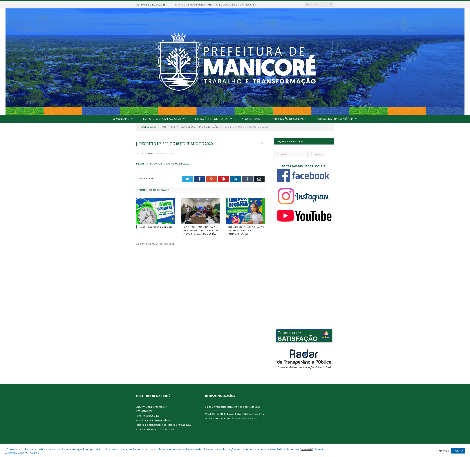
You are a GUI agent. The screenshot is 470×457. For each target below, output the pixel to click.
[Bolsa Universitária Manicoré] (155, 211)
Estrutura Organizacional (162, 118)
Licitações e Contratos (211, 118)
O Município (121, 118)
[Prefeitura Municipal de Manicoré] (235, 60)
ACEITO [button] (458, 450)
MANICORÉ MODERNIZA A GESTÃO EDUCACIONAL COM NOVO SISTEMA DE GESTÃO (217, 4)
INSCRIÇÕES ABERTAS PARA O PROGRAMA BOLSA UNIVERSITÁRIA (246, 230)
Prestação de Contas (288, 118)
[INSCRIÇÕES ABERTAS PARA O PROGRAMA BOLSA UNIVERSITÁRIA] (245, 211)
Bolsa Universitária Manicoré (156, 226)
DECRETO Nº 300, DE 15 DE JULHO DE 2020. (163, 163)
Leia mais (306, 449)
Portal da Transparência (335, 118)
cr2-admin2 (147, 153)
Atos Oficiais (251, 118)
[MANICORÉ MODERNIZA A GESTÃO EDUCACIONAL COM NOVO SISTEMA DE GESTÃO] (200, 211)
